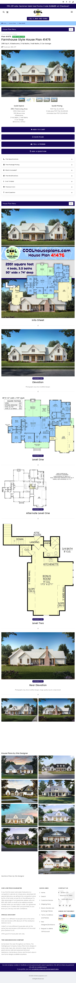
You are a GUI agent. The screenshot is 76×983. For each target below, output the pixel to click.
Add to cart (38, 129)
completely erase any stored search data (45, 969)
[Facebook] (66, 2)
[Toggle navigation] (71, 29)
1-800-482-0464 (66, 899)
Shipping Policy (46, 904)
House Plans (12, 23)
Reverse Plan (38, 378)
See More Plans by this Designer (12, 876)
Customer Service (47, 900)
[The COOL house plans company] (64, 928)
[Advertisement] (38, 737)
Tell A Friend (39, 144)
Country (3, 34)
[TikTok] (73, 2)
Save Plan (39, 137)
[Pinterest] (63, 2)
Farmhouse (9, 34)
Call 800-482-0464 (38, 19)
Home (4, 23)
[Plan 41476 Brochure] (38, 263)
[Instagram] (69, 2)
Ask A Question (38, 151)
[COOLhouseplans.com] (38, 12)
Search (43, 896)
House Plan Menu (9, 29)
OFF (15, 47)
